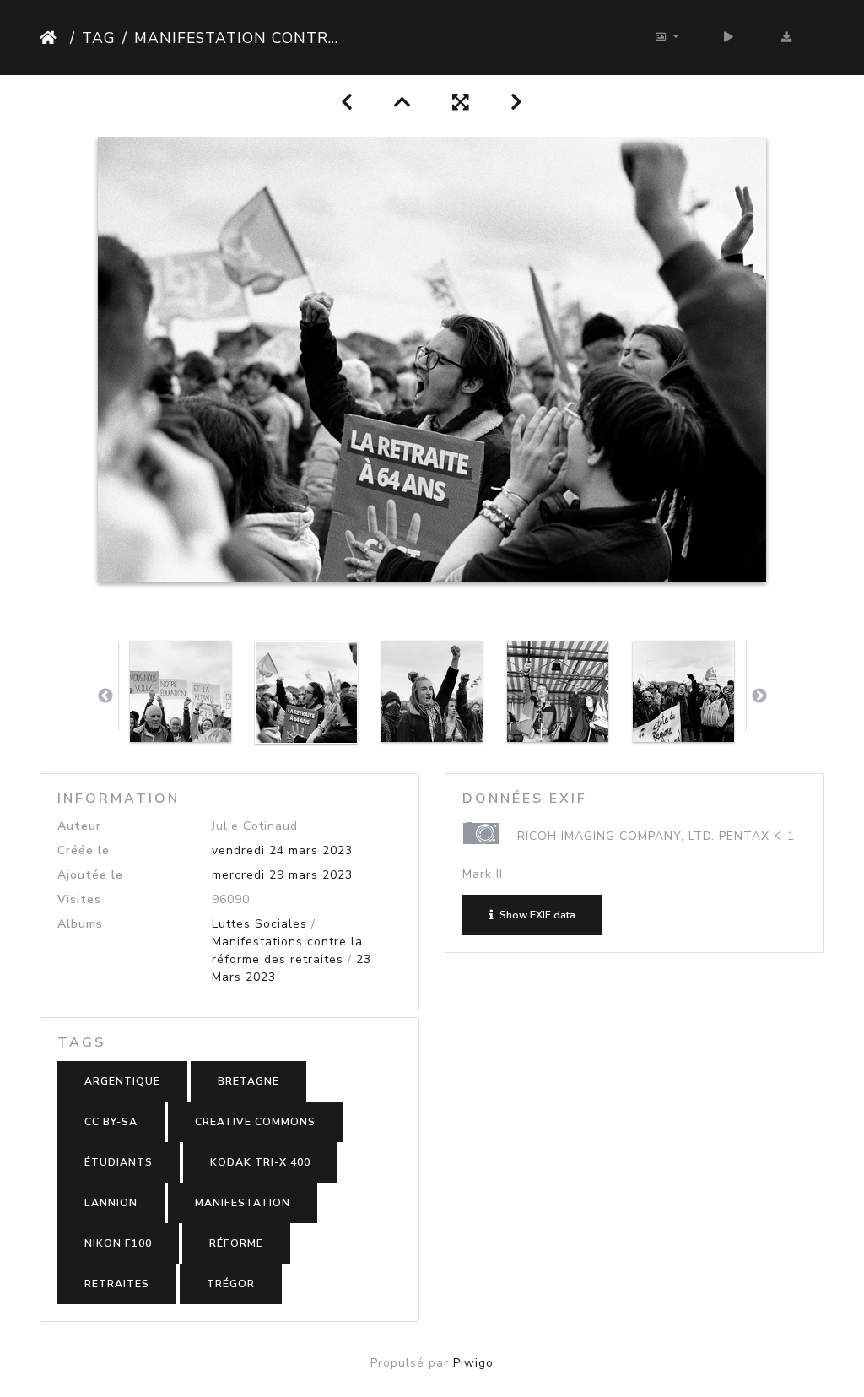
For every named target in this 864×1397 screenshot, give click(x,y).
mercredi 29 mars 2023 (282, 875)
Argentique (122, 1081)
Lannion (111, 1203)
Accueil (51, 38)
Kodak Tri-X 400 (260, 1162)
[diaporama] (729, 37)
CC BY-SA (111, 1122)
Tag (99, 38)
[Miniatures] (403, 102)
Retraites (116, 1284)
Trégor (231, 1284)
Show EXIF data (536, 915)
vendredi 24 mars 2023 (282, 850)
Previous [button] (105, 696)
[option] (181, 691)
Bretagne (248, 1081)
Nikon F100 (118, 1243)
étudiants (118, 1162)
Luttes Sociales (259, 924)
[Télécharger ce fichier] (787, 37)
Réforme (236, 1243)
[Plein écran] (461, 102)
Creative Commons (255, 1122)
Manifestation (242, 1203)
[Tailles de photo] (666, 37)
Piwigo (473, 1363)
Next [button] (759, 696)
